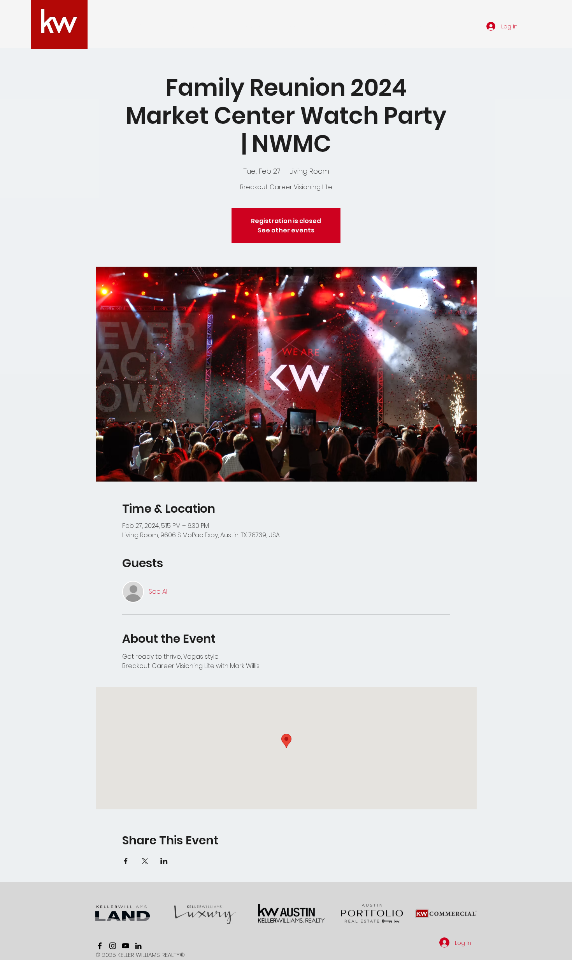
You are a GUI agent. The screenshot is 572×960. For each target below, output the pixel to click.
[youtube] (125, 945)
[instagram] (112, 945)
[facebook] (99, 945)
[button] (187, 26)
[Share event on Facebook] (126, 861)
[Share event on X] (145, 861)
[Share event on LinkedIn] (164, 861)
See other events (286, 230)
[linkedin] (138, 945)
